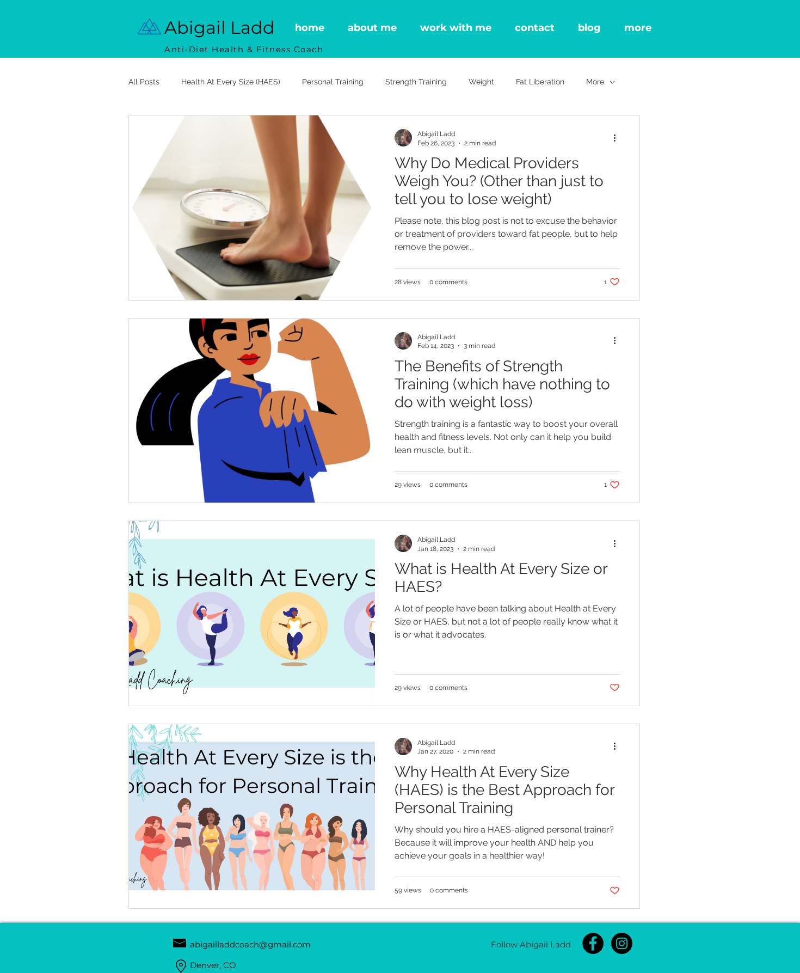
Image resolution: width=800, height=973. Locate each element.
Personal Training (333, 81)
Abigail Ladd (219, 27)
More (595, 81)
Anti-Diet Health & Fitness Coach (243, 49)
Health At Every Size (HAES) (230, 81)
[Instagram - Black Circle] (621, 943)
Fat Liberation (540, 81)
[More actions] (618, 137)
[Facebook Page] (593, 943)
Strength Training (416, 81)
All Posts (143, 81)
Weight (481, 81)
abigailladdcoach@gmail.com (250, 944)
